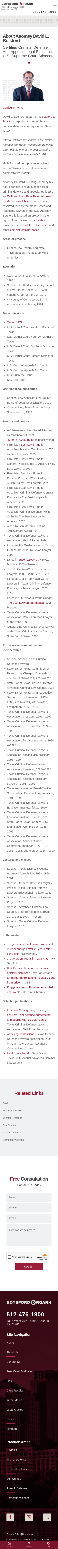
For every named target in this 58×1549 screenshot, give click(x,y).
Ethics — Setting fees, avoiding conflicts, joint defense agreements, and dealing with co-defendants (29, 1015)
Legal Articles (14, 1409)
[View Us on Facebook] (10, 1517)
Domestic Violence (13, 1139)
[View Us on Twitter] (47, 1517)
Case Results (14, 1390)
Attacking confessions (20, 1034)
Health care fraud (18, 1053)
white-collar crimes (36, 225)
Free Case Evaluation (19, 1371)
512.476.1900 (45, 12)
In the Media (14, 1400)
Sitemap (11, 1428)
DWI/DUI (12, 1450)
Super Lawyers (27, 559)
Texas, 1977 (14, 322)
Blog (9, 1380)
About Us (12, 1352)
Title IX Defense (12, 1110)
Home (10, 1342)
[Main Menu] (54, 4)
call (48, 1546)
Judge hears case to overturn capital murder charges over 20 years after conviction (30, 949)
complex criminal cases (24, 229)
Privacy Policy (13, 1534)
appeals (38, 220)
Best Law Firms (30, 444)
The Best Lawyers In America (25, 602)
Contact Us (13, 1361)
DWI (5, 1103)
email (9, 1546)
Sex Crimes (9, 1125)
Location (11, 1419)
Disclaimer (27, 1534)
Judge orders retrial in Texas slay (27, 958)
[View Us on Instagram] (29, 1517)
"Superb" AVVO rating (20, 439)
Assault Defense (12, 1132)
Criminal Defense (12, 1117)
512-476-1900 (25, 1314)
